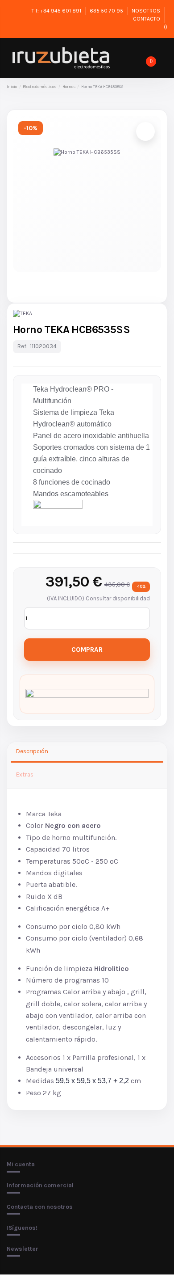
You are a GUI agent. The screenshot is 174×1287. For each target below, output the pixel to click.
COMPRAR (87, 650)
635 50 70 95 (107, 11)
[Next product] (164, 87)
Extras (24, 774)
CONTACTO (147, 19)
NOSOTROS (147, 11)
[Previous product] (157, 87)
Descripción (32, 751)
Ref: (22, 346)
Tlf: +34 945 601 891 (57, 11)
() (164, 27)
